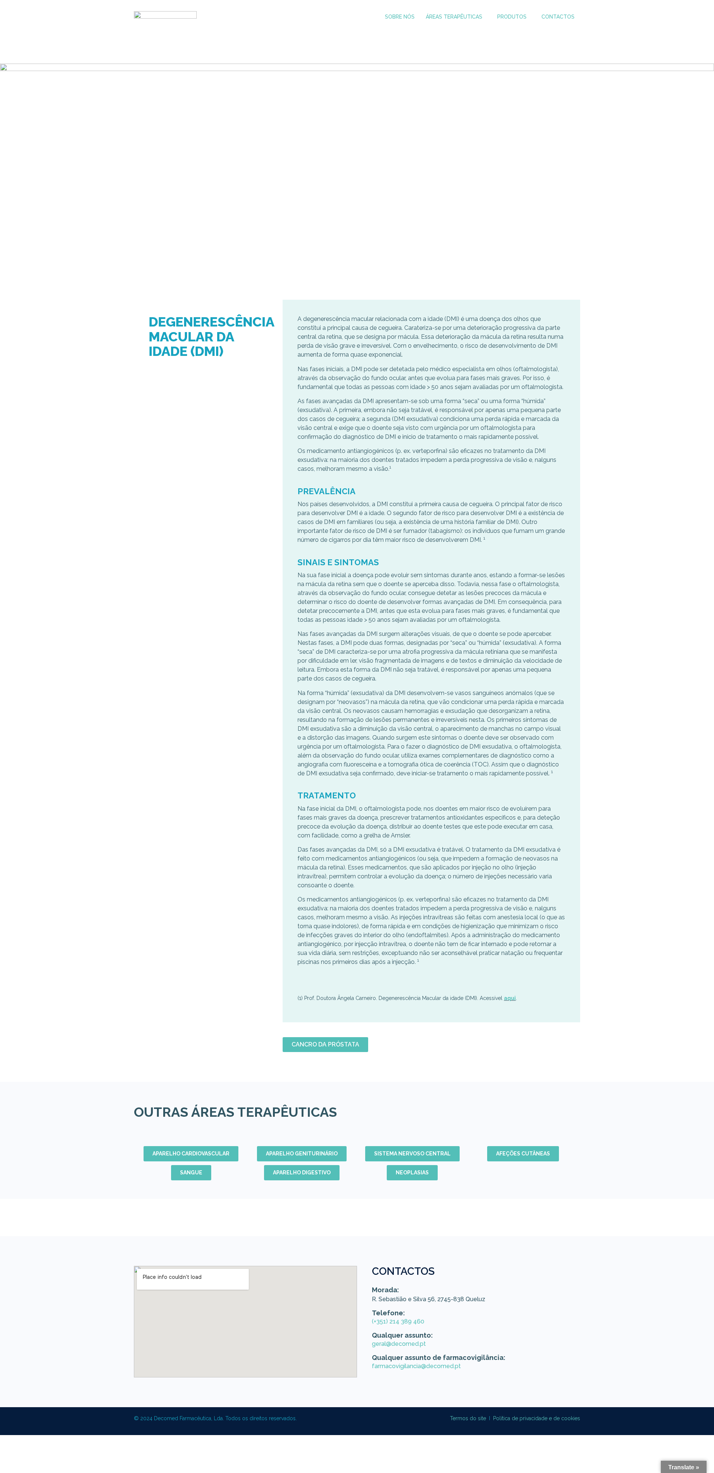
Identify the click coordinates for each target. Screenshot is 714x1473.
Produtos (512, 17)
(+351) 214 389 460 (398, 1321)
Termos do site (468, 1418)
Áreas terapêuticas (454, 17)
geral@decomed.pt (399, 1343)
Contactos (558, 17)
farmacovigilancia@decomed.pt (416, 1366)
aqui (510, 998)
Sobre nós (400, 17)
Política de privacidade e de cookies (536, 1418)
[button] (456, 16)
